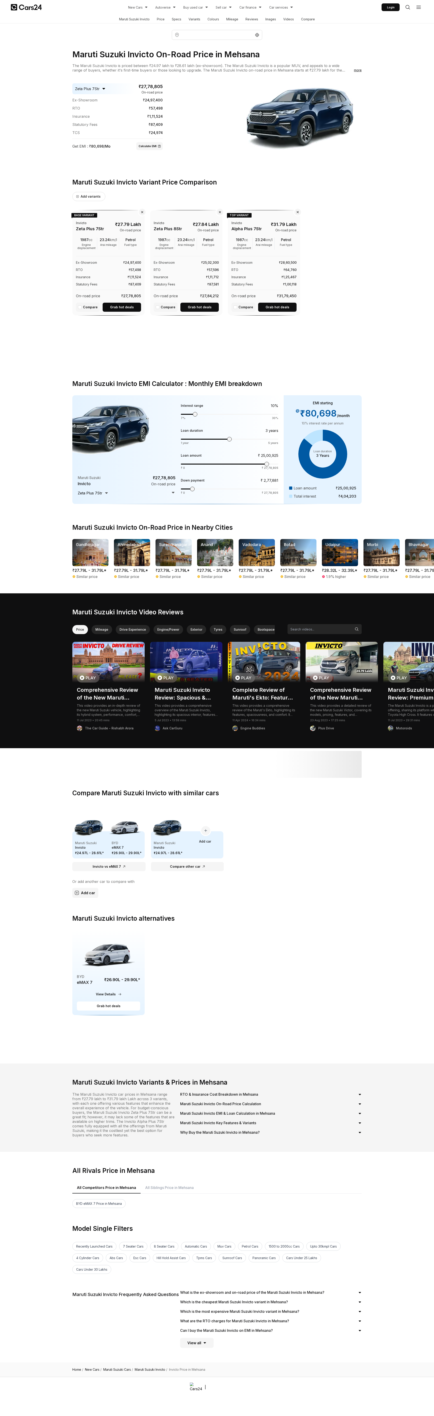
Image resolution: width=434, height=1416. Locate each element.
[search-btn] (407, 7)
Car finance (248, 7)
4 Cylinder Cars (87, 1258)
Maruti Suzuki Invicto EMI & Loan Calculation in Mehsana (227, 1113)
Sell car (221, 7)
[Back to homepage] (26, 7)
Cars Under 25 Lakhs (301, 1258)
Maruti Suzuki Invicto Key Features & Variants (218, 1123)
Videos (288, 19)
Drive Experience (133, 629)
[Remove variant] (142, 212)
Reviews (251, 19)
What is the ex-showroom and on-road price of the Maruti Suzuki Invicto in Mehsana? (252, 1292)
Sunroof (240, 629)
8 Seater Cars (164, 1246)
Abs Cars (116, 1258)
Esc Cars (139, 1258)
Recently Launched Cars (94, 1246)
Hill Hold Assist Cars (171, 1258)
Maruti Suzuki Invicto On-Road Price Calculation (220, 1104)
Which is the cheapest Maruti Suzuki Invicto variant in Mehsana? (234, 1302)
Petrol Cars (250, 1246)
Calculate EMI (147, 146)
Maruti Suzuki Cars (118, 1369)
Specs (176, 19)
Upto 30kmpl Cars (323, 1246)
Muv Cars (224, 1246)
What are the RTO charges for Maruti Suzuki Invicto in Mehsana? (234, 1321)
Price (161, 19)
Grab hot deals (122, 307)
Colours (213, 19)
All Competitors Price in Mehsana (106, 1187)
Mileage (232, 19)
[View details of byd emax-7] (108, 972)
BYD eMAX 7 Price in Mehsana (99, 1203)
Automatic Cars (196, 1246)
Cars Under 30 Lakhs (91, 1269)
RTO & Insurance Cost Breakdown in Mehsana (219, 1094)
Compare (308, 19)
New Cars (135, 7)
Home (77, 1369)
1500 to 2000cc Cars (284, 1246)
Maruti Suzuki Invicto (134, 19)
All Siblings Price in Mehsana (169, 1187)
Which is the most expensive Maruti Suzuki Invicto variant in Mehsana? (239, 1311)
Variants (194, 19)
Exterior (196, 629)
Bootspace (266, 629)
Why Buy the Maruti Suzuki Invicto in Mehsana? (220, 1132)
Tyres (218, 629)
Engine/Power (168, 629)
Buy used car (193, 7)
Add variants (91, 196)
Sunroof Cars (232, 1258)
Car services (278, 7)
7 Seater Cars (133, 1246)
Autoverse (163, 7)
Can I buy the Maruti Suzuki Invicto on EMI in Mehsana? (226, 1330)
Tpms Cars (204, 1258)
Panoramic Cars (264, 1258)
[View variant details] (108, 262)
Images (270, 19)
